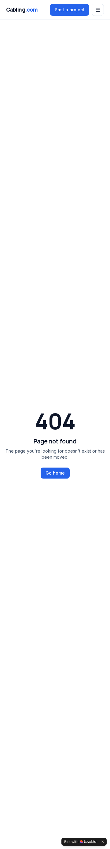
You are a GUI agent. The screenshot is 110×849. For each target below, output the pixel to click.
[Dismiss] (102, 841)
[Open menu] (98, 10)
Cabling (21, 9)
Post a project (69, 9)
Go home (55, 473)
